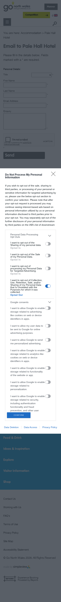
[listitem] (30, 235)
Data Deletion (11, 427)
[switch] (48, 244)
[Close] (54, 175)
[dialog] (30, 301)
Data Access (30, 427)
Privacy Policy (49, 427)
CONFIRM (19, 415)
